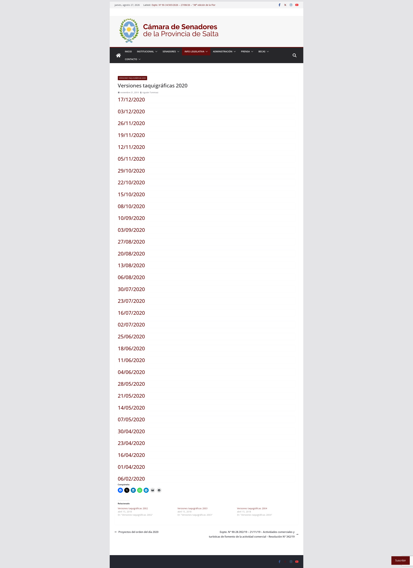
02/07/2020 (131, 324)
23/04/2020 (131, 443)
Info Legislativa (194, 51)
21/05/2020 (131, 395)
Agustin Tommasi (150, 92)
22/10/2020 (131, 182)
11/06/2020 (131, 360)
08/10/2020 (131, 206)
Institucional (145, 51)
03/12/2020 (131, 111)
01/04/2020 (131, 466)
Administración (222, 51)
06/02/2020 (131, 478)
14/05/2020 (131, 407)
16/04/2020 (131, 454)
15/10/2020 (131, 194)
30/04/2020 (131, 431)
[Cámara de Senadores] (118, 55)
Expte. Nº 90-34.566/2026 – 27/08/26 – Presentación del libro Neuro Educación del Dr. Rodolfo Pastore (183, 3)
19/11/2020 (131, 135)
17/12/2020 (131, 99)
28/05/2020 (131, 383)
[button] (155, 51)
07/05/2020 (131, 419)
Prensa (245, 51)
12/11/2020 (131, 146)
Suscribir (400, 560)
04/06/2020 (131, 372)
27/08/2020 (131, 241)
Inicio (128, 51)
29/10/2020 (131, 170)
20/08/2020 (131, 253)
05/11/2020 (131, 158)
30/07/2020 (131, 289)
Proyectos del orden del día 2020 (138, 532)
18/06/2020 (131, 348)
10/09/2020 (131, 217)
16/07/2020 (131, 312)
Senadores (169, 51)
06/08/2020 (131, 277)
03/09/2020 (131, 229)
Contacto (131, 59)
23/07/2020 (131, 300)
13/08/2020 (131, 265)
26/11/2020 (131, 123)
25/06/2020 (131, 336)
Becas (261, 51)
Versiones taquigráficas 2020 (132, 78)
